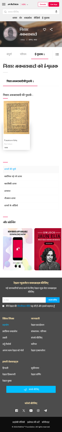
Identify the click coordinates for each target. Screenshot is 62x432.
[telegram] (45, 410)
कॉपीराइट (46, 422)
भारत (35, 40)
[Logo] (13, 5)
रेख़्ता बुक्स (7, 380)
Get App (53, 4)
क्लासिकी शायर (10, 183)
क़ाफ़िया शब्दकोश (9, 331)
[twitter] (23, 410)
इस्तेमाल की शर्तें (33, 422)
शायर (14, 17)
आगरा (31, 40)
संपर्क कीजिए (36, 337)
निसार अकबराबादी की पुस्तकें (20, 81)
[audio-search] (56, 11)
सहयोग (5, 325)
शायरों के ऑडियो (11, 205)
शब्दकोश (28, 17)
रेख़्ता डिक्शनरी (8, 374)
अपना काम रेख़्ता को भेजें (13, 350)
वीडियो (37, 17)
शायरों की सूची (10, 169)
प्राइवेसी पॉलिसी (18, 422)
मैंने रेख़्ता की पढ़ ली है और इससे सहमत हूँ (30, 305)
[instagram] (38, 410)
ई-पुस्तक (40, 54)
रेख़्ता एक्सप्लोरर (38, 350)
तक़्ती (4, 337)
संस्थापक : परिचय (38, 331)
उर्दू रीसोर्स (6, 344)
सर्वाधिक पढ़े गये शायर (13, 176)
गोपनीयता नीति (23, 305)
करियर (34, 344)
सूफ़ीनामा (35, 368)
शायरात (7, 191)
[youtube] (31, 410)
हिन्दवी (5, 368)
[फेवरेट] (44, 29)
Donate (43, 4)
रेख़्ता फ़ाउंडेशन (37, 325)
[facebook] (16, 410)
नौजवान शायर (9, 198)
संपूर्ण (9, 54)
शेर (20, 17)
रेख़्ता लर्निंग (36, 374)
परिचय (23, 54)
